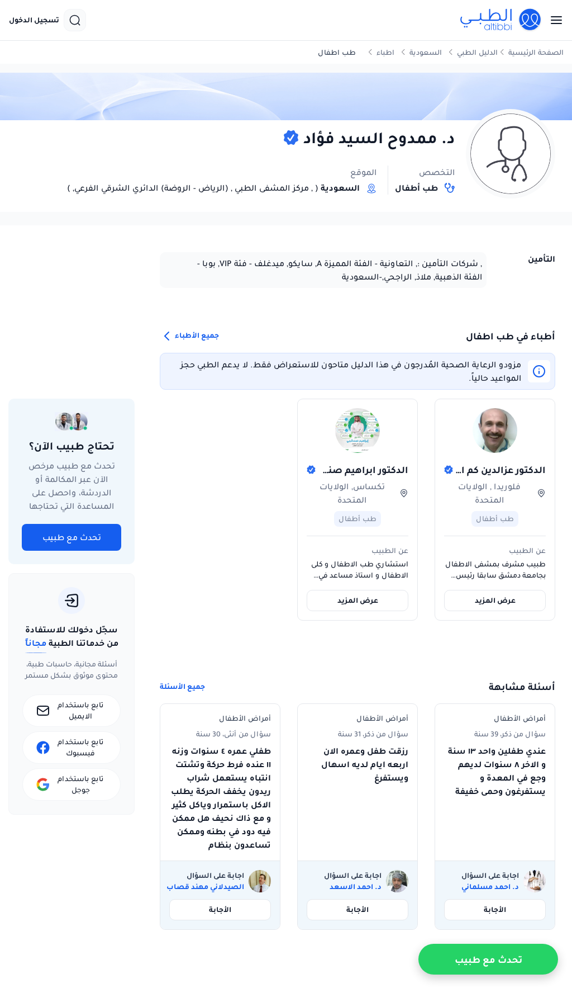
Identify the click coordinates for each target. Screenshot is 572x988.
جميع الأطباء (196, 336)
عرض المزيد (495, 600)
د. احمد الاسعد (356, 886)
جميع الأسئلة (182, 686)
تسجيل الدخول (34, 20)
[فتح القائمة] (553, 20)
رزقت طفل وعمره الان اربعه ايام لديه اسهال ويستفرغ (364, 764)
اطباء (385, 52)
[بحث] (75, 20)
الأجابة (495, 909)
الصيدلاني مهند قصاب (205, 886)
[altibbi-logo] (501, 20)
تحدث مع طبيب (71, 537)
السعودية (425, 52)
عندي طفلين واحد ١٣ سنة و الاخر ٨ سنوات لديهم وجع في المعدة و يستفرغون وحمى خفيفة (497, 771)
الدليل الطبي (477, 52)
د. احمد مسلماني (490, 886)
